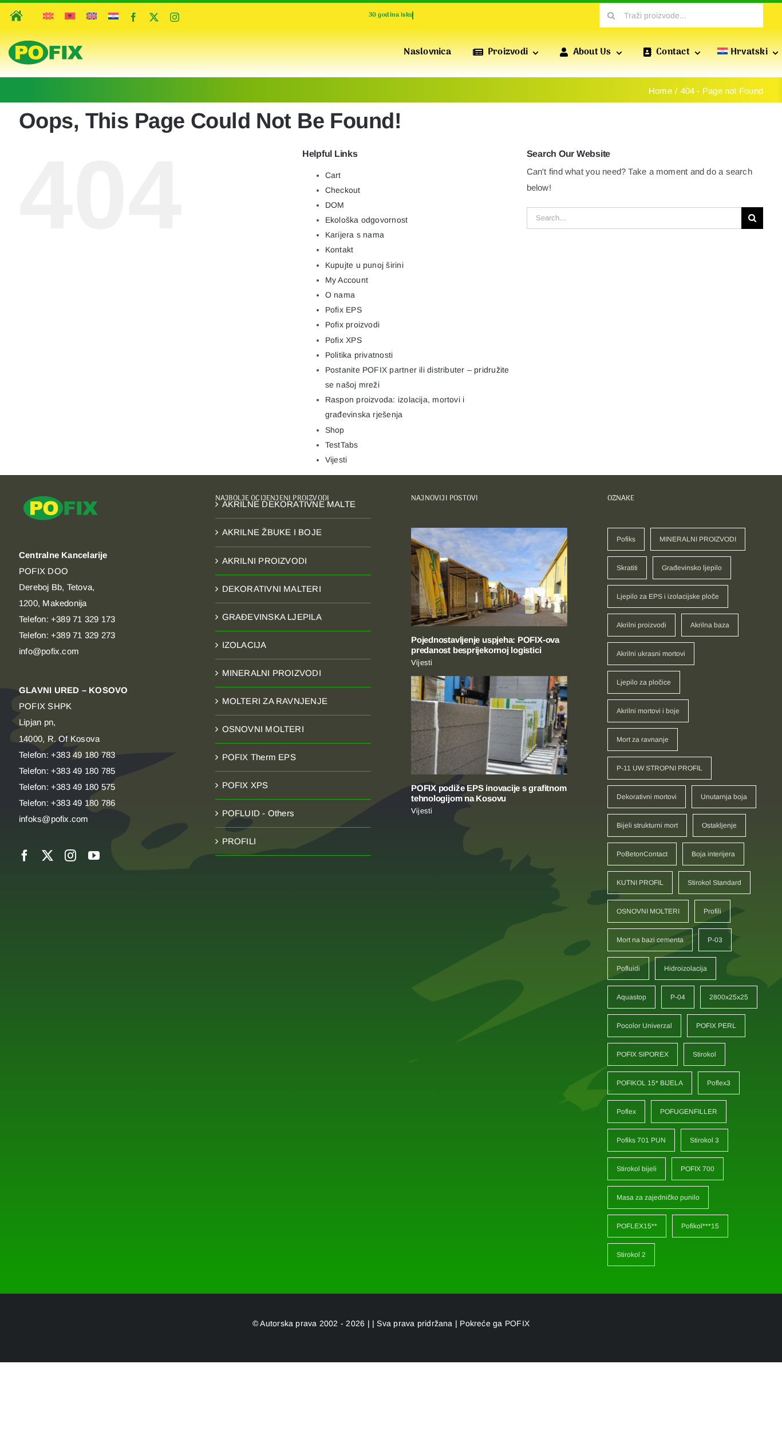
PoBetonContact (642, 854)
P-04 (677, 997)
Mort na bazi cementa (650, 940)
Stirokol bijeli (637, 1169)
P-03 (715, 940)
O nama (340, 294)
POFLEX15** (637, 1226)
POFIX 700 (697, 1169)
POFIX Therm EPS (259, 757)
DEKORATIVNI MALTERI (271, 589)
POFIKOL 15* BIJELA (650, 1083)
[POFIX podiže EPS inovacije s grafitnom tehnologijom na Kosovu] (489, 725)
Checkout (343, 190)
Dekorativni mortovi (647, 797)
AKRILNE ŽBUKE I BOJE (272, 532)
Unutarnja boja (724, 797)
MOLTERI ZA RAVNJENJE (275, 701)
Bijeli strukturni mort (647, 825)
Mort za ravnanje (643, 740)
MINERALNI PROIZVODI (271, 673)
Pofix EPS (343, 309)
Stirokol (704, 1054)
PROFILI (239, 841)
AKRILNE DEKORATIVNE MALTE (289, 504)
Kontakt (339, 249)
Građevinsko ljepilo (692, 568)
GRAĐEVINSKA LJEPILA (272, 617)
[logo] (46, 41)
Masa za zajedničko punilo (658, 1197)
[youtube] (94, 855)
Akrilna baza (709, 625)
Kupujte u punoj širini (364, 265)
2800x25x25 (728, 997)
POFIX (517, 1323)
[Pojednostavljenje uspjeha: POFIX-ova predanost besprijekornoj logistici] (489, 577)
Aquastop (631, 997)
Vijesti (336, 459)
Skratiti (627, 568)
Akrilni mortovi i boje (648, 711)
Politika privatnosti (359, 354)
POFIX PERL (716, 1026)
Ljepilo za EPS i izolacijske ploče (668, 596)
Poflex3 (718, 1083)
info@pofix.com (49, 651)
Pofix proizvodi (352, 324)
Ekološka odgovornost (366, 219)
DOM (335, 204)
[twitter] (154, 17)
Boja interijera (713, 854)
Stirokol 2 (631, 1255)
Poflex (626, 1112)
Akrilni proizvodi (641, 625)
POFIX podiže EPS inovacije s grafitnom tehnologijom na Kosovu (488, 793)
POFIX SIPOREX (643, 1054)
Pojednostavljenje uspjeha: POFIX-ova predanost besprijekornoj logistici (485, 645)
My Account (346, 279)
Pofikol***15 (700, 1226)
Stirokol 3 (704, 1140)
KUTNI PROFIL (640, 883)
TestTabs (341, 444)
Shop (335, 429)
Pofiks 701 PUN (641, 1140)
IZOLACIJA (244, 645)
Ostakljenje (719, 825)
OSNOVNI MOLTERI (263, 729)
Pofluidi (628, 968)
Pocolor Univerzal (644, 1026)
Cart (333, 175)
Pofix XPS (343, 340)
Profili (712, 911)
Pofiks (626, 539)
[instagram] (174, 17)
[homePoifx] (15, 8)
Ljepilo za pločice (644, 682)
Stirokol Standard (714, 883)
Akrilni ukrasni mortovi (651, 654)
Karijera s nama (354, 234)
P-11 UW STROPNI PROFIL (659, 768)
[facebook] (133, 17)
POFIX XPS (245, 785)
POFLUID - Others (258, 813)
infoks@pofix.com (54, 819)
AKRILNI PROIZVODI (264, 561)
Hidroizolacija (685, 968)
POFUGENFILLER (688, 1112)
